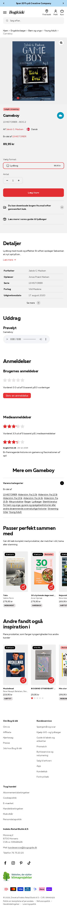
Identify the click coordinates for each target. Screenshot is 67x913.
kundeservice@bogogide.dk (22, 847)
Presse (6, 742)
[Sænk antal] (7, 180)
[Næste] (63, 3)
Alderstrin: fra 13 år (12, 498)
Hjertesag (8, 737)
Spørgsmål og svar (46, 726)
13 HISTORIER (19, 136)
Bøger (27, 501)
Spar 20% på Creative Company (33, 3)
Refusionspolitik (43, 901)
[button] (37, 698)
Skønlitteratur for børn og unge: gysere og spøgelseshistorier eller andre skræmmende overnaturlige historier (30, 505)
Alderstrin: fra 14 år (33, 498)
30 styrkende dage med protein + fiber (43, 595)
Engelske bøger (18, 30)
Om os (6, 726)
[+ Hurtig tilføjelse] (23, 587)
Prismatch (42, 746)
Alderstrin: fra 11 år (27, 494)
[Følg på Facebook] (5, 863)
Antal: (6, 174)
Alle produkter (16, 501)
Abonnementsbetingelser (16, 792)
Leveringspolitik (29, 904)
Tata (5, 595)
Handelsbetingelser (13, 808)
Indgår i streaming (11, 109)
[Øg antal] (19, 180)
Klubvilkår (8, 813)
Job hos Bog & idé (12, 748)
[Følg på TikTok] (29, 863)
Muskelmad (8, 688)
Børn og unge (35, 30)
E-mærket (8, 803)
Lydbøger (37, 501)
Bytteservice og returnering (45, 753)
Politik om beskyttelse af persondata (18, 901)
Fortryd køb (43, 776)
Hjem (5, 30)
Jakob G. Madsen (14, 129)
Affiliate (7, 732)
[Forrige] (3, 3)
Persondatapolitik (12, 819)
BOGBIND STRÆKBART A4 (43, 688)
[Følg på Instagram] (13, 863)
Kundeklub (42, 771)
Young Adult (50, 30)
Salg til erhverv (44, 760)
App (39, 766)
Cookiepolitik (10, 797)
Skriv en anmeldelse (17, 395)
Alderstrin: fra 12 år (47, 494)
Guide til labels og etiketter (46, 739)
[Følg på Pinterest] (21, 863)
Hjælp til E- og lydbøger (49, 732)
